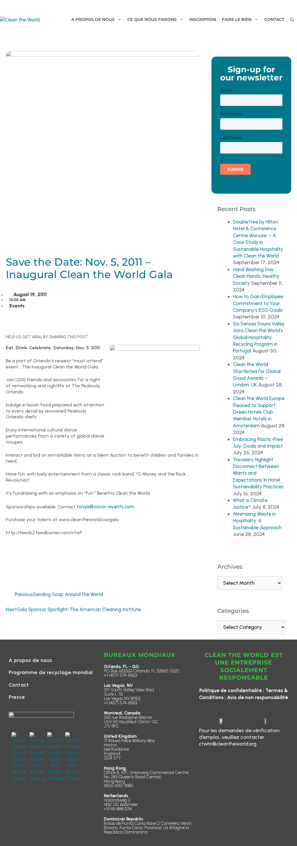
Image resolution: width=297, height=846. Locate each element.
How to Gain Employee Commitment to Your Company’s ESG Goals (258, 303)
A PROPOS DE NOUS (93, 19)
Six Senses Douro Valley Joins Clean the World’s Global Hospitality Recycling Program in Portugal (259, 337)
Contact (19, 685)
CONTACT (274, 19)
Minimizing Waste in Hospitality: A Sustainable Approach (257, 520)
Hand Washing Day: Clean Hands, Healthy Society (256, 276)
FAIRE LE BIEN (236, 19)
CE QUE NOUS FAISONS (152, 19)
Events (16, 306)
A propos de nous (30, 660)
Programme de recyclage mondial (51, 672)
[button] (292, 19)
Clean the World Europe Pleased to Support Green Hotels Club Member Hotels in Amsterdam (259, 412)
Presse (17, 697)
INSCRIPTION (202, 19)
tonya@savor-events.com (105, 507)
